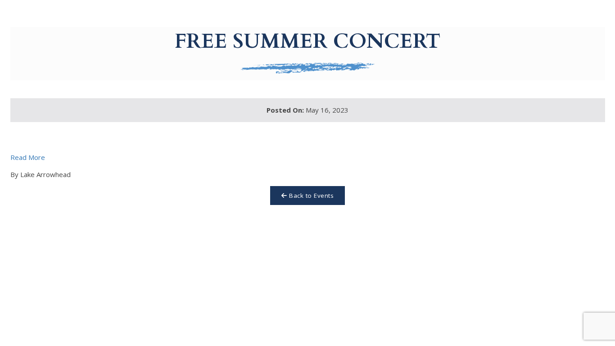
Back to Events (310, 195)
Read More (27, 157)
